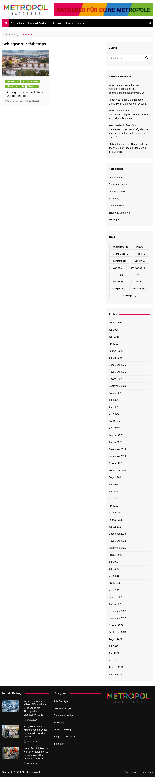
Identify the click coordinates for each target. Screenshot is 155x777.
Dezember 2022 (117, 611)
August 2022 (115, 639)
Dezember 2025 (117, 365)
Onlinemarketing (117, 205)
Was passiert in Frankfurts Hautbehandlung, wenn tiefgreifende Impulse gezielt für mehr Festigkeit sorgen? (128, 131)
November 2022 (117, 618)
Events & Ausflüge (38, 23)
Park (119, 274)
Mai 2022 (114, 660)
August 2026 (115, 322)
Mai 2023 (114, 576)
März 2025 (114, 428)
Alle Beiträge (18, 23)
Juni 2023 (114, 569)
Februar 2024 (116, 519)
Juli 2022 (114, 646)
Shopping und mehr (62, 23)
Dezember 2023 (117, 533)
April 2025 (114, 421)
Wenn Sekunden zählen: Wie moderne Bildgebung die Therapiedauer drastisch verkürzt (126, 89)
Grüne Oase (121, 254)
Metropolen (138, 267)
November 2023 (117, 541)
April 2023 (114, 583)
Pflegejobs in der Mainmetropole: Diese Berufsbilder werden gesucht (127, 101)
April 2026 (114, 344)
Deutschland (120, 247)
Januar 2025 (115, 442)
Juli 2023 (114, 562)
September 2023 (118, 548)
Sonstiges (81, 23)
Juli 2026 (114, 329)
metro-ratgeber (15, 101)
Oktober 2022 (116, 625)
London (140, 260)
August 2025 (115, 393)
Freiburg (140, 247)
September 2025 (118, 386)
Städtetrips (129, 295)
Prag (139, 274)
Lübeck (118, 267)
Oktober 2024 (116, 463)
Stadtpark (118, 288)
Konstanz (119, 260)
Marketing (114, 198)
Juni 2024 (114, 491)
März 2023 (114, 590)
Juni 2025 (114, 407)
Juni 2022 (114, 653)
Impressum (147, 772)
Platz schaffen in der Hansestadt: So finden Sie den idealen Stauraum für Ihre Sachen (128, 148)
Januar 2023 (115, 604)
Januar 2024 (115, 526)
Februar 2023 (116, 597)
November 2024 (117, 456)
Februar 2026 (116, 351)
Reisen (140, 281)
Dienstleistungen (118, 184)
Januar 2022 (115, 674)
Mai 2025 (114, 414)
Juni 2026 (114, 336)
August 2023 (115, 555)
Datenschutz (131, 772)
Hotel (141, 254)
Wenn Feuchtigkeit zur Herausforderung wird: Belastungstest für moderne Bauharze (129, 114)
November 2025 (117, 372)
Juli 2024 (114, 484)
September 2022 (118, 632)
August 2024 (115, 477)
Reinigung (119, 281)
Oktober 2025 (116, 379)
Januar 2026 (115, 358)
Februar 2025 (116, 435)
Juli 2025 (114, 400)
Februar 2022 (116, 667)
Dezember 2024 (117, 449)
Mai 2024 (114, 498)
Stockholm (139, 288)
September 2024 (118, 470)
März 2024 (114, 512)
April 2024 (114, 505)
